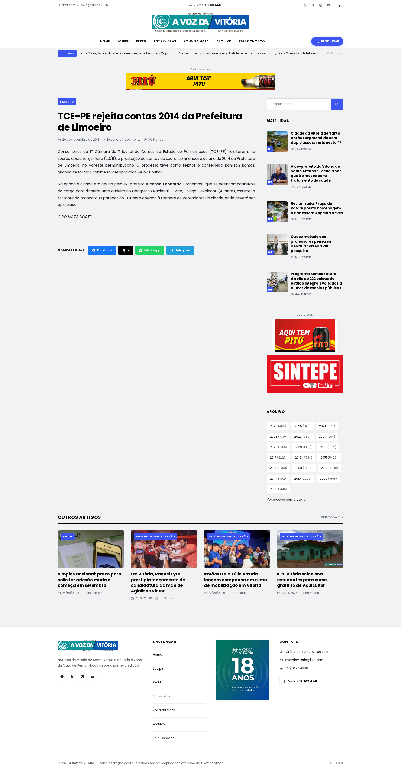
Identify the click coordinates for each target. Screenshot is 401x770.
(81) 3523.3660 (296, 668)
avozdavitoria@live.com (304, 660)
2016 (303, 457)
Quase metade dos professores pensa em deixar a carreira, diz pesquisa (311, 243)
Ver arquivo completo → (286, 499)
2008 (278, 489)
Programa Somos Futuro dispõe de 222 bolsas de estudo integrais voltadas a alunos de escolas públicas (316, 280)
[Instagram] (320, 5)
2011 (278, 479)
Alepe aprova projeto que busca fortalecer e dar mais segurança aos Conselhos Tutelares (245, 53)
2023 (278, 437)
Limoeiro (67, 101)
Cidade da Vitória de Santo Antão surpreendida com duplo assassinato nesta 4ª (316, 138)
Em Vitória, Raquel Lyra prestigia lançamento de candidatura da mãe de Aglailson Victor (158, 582)
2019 (303, 447)
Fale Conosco (252, 41)
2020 (278, 447)
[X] (312, 5)
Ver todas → (332, 517)
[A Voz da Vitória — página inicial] (200, 22)
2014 (278, 468)
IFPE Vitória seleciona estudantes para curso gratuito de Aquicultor (302, 579)
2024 (327, 426)
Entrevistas (165, 41)
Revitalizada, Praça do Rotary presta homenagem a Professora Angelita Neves (317, 208)
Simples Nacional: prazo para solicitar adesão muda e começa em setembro (89, 579)
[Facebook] (304, 5)
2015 (329, 457)
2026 (278, 426)
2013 (304, 468)
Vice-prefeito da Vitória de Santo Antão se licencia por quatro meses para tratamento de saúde (316, 173)
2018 (328, 447)
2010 (302, 479)
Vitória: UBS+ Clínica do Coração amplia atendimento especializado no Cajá (107, 53)
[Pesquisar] (337, 104)
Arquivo (224, 41)
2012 (329, 468)
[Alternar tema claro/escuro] (339, 5)
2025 (302, 426)
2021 (327, 437)
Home (105, 41)
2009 (328, 479)
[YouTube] (328, 5)
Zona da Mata (196, 41)
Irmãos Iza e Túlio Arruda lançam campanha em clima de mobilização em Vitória (235, 579)
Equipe (123, 41)
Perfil (141, 41)
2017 (278, 457)
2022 (302, 437)
